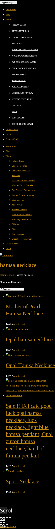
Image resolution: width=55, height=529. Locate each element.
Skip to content (8, 526)
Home (3, 274)
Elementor (13, 506)
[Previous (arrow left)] (1, 522)
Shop (11, 274)
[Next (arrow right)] (4, 522)
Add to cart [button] (19, 324)
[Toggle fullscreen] (7, 517)
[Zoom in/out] (10, 517)
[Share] (4, 517)
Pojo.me (12, 504)
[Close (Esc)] (1, 517)
